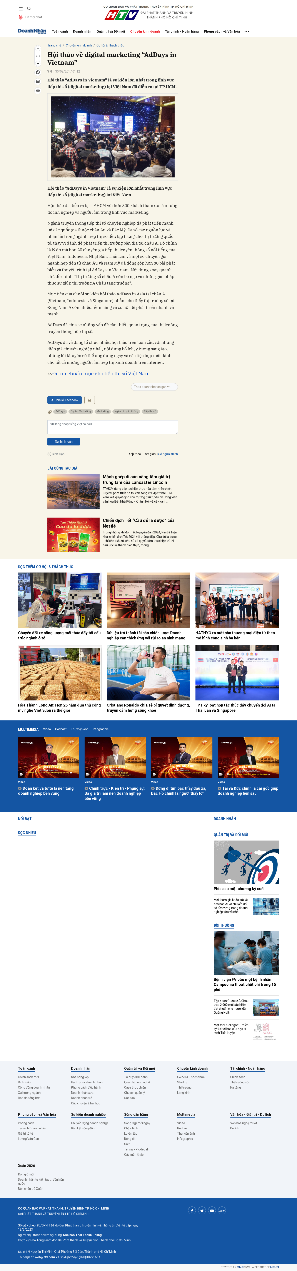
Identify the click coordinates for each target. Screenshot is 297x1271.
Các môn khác (133, 1154)
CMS (243, 1267)
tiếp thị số (150, 411)
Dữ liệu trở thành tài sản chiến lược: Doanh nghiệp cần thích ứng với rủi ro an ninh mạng (146, 635)
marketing (103, 411)
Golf (127, 1144)
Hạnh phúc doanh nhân (87, 1082)
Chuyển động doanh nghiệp (89, 1123)
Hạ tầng (235, 1087)
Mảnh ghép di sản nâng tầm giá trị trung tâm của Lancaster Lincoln (136, 479)
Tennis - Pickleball (136, 1149)
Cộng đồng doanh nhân (34, 1087)
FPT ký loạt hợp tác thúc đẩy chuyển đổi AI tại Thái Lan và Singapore (236, 707)
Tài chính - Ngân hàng (182, 31)
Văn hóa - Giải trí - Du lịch (250, 1114)
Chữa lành (131, 1128)
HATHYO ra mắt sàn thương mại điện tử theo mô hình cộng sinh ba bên (235, 635)
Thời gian (149, 454)
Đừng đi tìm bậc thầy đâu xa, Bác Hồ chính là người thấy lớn (178, 791)
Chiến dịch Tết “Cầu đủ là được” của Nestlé (139, 523)
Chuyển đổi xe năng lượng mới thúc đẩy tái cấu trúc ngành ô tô (59, 635)
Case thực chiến (135, 1087)
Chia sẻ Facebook (66, 400)
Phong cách (26, 1123)
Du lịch (234, 1128)
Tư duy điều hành (136, 1077)
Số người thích (168, 454)
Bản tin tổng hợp (29, 1098)
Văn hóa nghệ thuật (243, 1123)
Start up (182, 1082)
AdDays (60, 411)
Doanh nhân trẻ (81, 1098)
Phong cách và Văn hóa (222, 31)
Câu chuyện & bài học (85, 1103)
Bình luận (24, 1082)
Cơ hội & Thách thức (110, 45)
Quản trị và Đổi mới (111, 31)
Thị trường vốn (240, 1082)
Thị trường (184, 1087)
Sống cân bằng (136, 1114)
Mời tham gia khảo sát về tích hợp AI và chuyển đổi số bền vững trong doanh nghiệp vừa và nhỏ (231, 906)
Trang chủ (54, 45)
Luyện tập (130, 1133)
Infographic (100, 729)
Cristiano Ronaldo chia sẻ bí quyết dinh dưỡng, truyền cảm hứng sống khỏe (148, 707)
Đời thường (224, 925)
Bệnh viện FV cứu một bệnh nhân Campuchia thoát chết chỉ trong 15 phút (245, 984)
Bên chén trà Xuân (30, 1188)
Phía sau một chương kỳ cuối (239, 888)
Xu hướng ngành (29, 1092)
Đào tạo (129, 1098)
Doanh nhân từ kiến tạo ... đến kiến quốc (41, 1181)
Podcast (61, 729)
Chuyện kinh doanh (145, 31)
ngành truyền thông (126, 411)
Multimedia (28, 729)
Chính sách (237, 1077)
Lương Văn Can (28, 1138)
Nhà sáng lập (80, 1077)
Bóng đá (129, 1138)
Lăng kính (183, 1092)
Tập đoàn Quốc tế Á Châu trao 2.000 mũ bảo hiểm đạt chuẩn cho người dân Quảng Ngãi (231, 1006)
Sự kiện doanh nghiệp (88, 1114)
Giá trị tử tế (25, 1133)
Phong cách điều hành (86, 1087)
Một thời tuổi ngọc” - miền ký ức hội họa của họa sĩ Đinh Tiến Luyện (231, 1028)
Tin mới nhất (33, 17)
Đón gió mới (26, 1174)
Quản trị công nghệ (137, 1082)
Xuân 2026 (26, 1166)
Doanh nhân (82, 31)
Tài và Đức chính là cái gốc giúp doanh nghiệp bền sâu (248, 791)
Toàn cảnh (60, 31)
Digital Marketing (81, 411)
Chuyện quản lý (134, 1092)
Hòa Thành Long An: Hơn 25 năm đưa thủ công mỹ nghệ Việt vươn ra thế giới (59, 707)
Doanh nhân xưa (82, 1092)
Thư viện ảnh (79, 729)
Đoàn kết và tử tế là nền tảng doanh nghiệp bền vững (46, 791)
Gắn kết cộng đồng (83, 1128)
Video (47, 729)
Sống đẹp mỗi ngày (137, 1123)
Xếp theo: (135, 454)
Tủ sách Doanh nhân (32, 1128)
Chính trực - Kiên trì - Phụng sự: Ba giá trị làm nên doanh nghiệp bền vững (115, 793)
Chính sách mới (28, 1077)
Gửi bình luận (64, 441)
